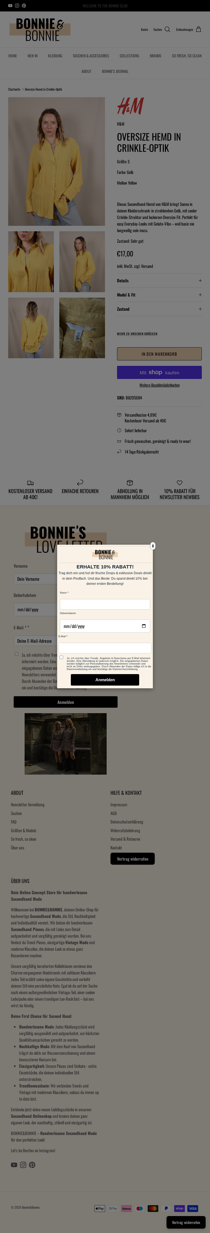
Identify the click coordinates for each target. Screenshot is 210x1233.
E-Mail (62, 636)
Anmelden (105, 679)
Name (63, 592)
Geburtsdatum (68, 613)
